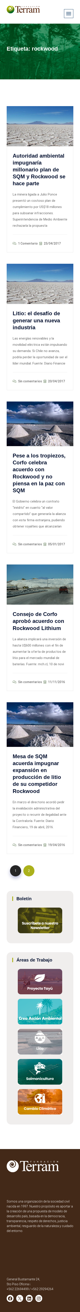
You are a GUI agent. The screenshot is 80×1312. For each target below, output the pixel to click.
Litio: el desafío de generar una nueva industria (36, 320)
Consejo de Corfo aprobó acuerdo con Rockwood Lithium (38, 621)
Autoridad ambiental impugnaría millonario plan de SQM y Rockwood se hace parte (39, 170)
